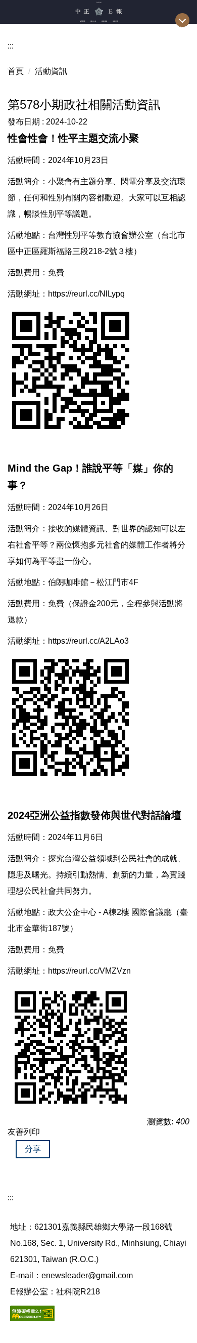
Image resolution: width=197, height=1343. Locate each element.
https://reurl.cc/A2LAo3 (88, 641)
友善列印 (24, 1131)
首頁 (16, 71)
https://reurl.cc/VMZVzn (89, 971)
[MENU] (182, 20)
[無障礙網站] (32, 1313)
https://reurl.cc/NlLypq (86, 293)
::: (11, 45)
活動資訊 (51, 71)
